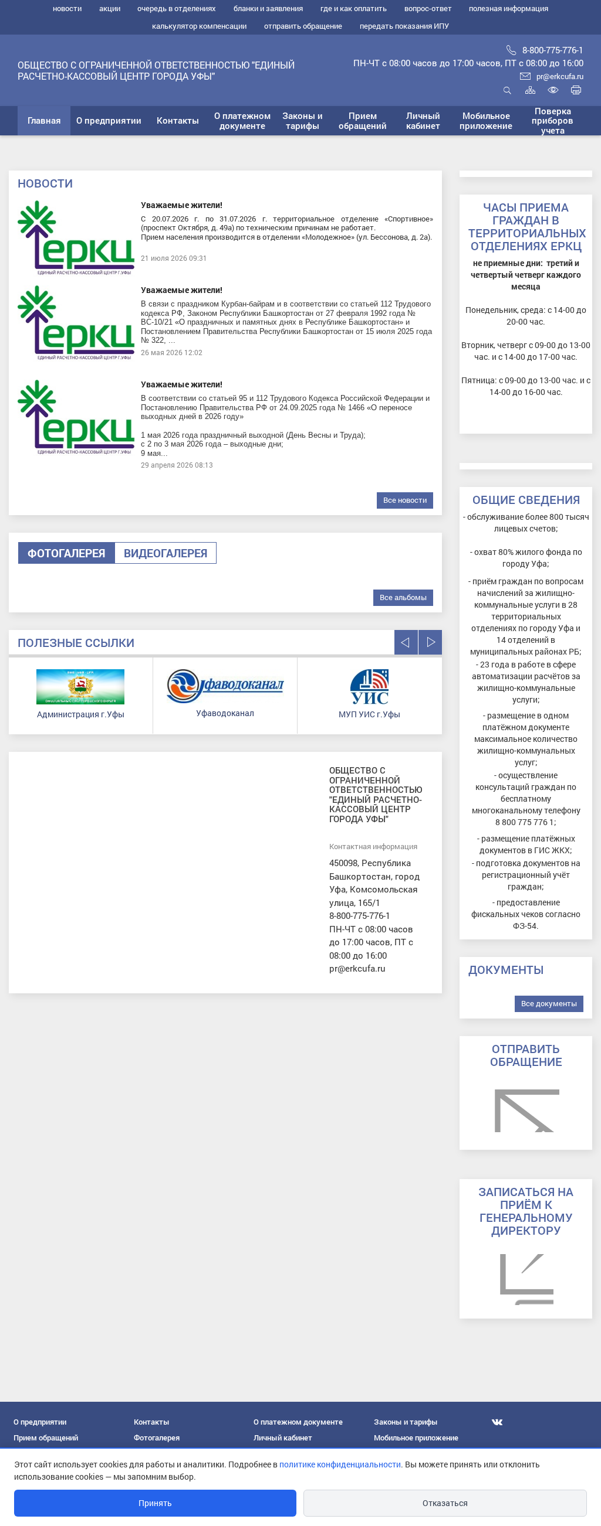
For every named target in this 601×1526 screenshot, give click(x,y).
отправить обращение (303, 26)
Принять (155, 1502)
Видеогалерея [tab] (165, 553)
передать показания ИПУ (404, 26)
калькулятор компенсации (199, 26)
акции (109, 8)
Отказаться (445, 1502)
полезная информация (508, 8)
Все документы (549, 1003)
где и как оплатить (353, 8)
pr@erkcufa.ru (559, 76)
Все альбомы (403, 597)
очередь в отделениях (176, 8)
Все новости (405, 500)
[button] (108, 120)
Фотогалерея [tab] (66, 553)
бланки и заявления (268, 8)
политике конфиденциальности (340, 1464)
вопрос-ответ (428, 8)
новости (67, 8)
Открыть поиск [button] (507, 96)
